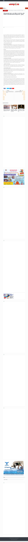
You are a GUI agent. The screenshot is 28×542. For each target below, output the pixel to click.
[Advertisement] (14, 21)
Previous (8, 90)
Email (23, 15)
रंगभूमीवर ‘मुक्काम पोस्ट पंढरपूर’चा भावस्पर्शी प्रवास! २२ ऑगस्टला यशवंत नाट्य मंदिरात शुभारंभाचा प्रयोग (21, 110)
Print (21, 15)
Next (20, 90)
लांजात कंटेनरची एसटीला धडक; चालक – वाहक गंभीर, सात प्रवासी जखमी (9, 92)
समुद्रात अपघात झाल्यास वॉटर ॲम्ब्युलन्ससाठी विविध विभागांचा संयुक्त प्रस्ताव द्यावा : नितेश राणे (7, 110)
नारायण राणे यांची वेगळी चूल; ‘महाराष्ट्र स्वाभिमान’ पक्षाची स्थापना (18, 91)
